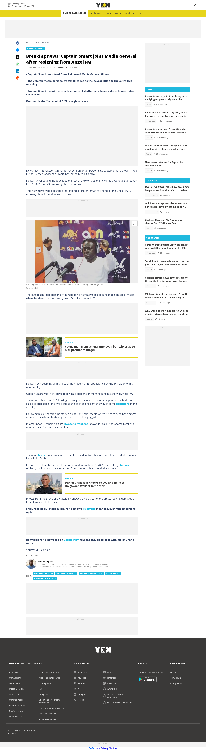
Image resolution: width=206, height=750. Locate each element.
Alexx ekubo (112, 573)
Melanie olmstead (66, 573)
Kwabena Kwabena (76, 424)
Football (149, 319)
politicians (122, 403)
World (148, 104)
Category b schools (45, 578)
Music (118, 13)
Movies (108, 13)
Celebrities (95, 13)
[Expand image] (135, 223)
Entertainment (74, 13)
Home (29, 42)
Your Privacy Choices (106, 748)
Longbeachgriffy (43, 573)
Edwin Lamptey (58, 67)
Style (140, 13)
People (149, 137)
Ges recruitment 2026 (91, 573)
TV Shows (130, 13)
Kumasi (124, 465)
